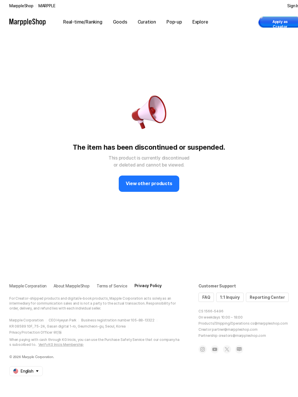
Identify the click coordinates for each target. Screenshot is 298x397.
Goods (120, 22)
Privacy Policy (148, 285)
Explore (200, 22)
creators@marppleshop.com (242, 336)
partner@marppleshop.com (234, 330)
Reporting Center (267, 297)
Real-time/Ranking (82, 22)
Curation (147, 22)
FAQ (206, 297)
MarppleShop (21, 5)
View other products (149, 183)
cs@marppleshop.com (269, 323)
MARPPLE (47, 5)
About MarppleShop (72, 286)
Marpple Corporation (28, 286)
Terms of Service (112, 286)
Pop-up (174, 22)
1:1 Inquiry (230, 297)
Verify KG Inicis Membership (61, 345)
